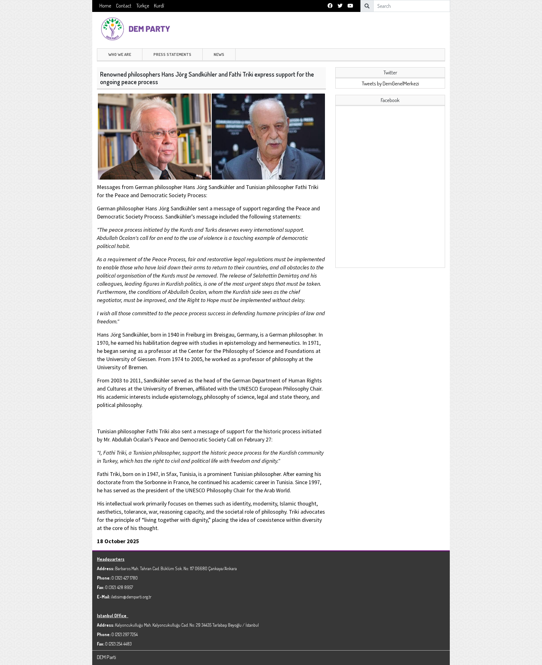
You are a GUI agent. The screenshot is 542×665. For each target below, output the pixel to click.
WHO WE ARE (119, 54)
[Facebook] (330, 6)
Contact (123, 6)
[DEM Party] (137, 28)
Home (105, 6)
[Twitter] (340, 6)
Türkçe (142, 6)
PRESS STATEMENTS (172, 54)
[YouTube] (350, 6)
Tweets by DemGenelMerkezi (390, 83)
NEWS (219, 54)
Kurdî (159, 6)
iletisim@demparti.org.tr (131, 596)
